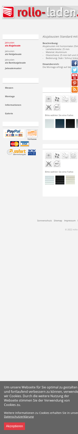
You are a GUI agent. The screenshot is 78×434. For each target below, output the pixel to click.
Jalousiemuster (13, 68)
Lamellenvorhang (41, 26)
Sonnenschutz (44, 220)
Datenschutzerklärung (19, 416)
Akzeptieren (14, 426)
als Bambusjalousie (15, 61)
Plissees (13, 26)
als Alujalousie (13, 44)
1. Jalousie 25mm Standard (59, 89)
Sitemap (58, 220)
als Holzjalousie (13, 53)
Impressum (70, 220)
